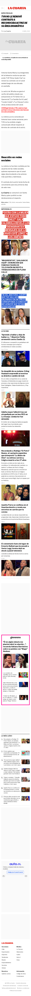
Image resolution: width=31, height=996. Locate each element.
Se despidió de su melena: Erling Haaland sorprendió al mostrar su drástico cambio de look (15, 373)
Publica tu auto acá (15, 872)
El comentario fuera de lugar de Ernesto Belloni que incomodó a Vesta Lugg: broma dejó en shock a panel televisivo (15, 547)
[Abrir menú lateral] (2, 8)
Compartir (5, 53)
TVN (10, 202)
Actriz (13, 202)
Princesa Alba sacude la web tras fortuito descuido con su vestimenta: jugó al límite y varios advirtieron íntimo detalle (12, 800)
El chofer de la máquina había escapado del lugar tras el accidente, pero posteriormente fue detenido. (14, 424)
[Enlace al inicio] (15, 637)
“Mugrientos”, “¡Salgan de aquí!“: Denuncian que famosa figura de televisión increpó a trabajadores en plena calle (14, 266)
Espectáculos (7, 13)
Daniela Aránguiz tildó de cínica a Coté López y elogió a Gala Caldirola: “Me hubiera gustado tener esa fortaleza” (12, 771)
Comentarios (15, 53)
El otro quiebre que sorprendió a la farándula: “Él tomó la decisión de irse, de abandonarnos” (11, 753)
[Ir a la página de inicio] (17, 8)
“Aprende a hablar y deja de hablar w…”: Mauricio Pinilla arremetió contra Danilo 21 (13, 337)
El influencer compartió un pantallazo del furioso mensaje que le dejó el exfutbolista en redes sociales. (15, 344)
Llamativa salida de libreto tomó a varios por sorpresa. (14, 555)
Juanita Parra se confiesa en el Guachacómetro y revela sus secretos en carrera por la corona (14, 508)
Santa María (26, 202)
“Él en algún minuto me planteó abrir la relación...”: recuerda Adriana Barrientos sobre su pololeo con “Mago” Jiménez (15, 646)
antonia (3, 204)
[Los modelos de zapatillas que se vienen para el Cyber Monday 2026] (23, 675)
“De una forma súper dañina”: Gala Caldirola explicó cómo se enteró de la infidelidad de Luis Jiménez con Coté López (12, 762)
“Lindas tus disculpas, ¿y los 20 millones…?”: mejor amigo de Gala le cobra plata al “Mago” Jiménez (10, 698)
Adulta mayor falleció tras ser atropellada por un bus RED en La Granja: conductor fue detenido (14, 415)
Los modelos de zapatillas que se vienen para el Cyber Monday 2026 (10, 675)
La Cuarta (7, 31)
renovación (19, 202)
